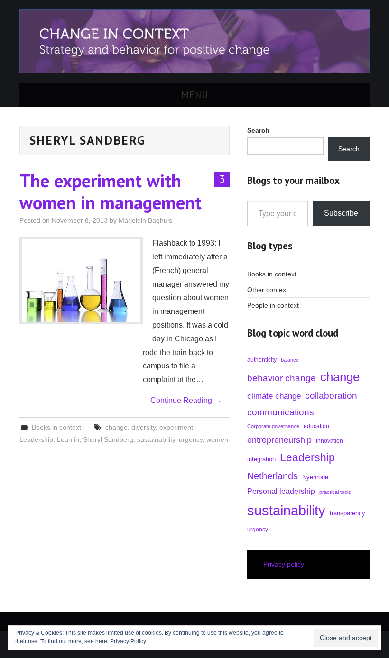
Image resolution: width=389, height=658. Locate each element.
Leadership (36, 439)
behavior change (281, 378)
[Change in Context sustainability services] (194, 41)
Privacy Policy (128, 641)
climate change (274, 396)
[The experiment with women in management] (81, 280)
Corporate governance (273, 426)
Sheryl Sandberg (108, 439)
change (116, 427)
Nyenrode (315, 477)
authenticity (262, 359)
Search (349, 149)
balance (290, 360)
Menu (194, 95)
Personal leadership (281, 491)
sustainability (156, 439)
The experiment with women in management (110, 191)
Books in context (56, 427)
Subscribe (341, 213)
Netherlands (272, 476)
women (217, 439)
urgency (191, 439)
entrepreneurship (279, 440)
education (316, 426)
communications (280, 412)
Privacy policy (283, 564)
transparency (347, 513)
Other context (267, 289)
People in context (273, 305)
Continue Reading (186, 400)
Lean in (68, 439)
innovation (329, 441)
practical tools (335, 492)
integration (261, 459)
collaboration (331, 396)
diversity (143, 427)
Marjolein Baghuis (145, 220)
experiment (176, 427)
